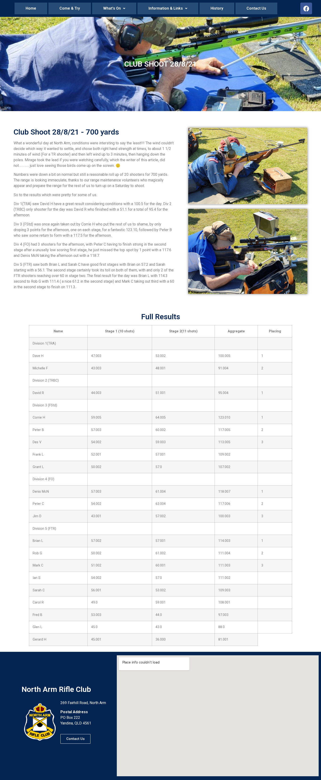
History (217, 8)
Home (31, 8)
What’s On (112, 8)
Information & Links (166, 8)
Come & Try (69, 8)
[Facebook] (306, 8)
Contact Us (256, 8)
